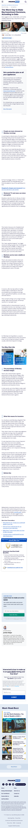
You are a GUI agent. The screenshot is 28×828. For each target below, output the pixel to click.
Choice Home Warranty (9, 91)
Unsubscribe (18, 823)
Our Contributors (5, 793)
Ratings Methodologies (6, 790)
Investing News (13, 7)
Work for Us (17, 790)
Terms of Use (9, 823)
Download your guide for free (15, 567)
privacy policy (16, 619)
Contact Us (16, 793)
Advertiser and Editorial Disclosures (10, 5)
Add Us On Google (7, 38)
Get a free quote (7, 109)
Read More (14, 766)
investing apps (17, 512)
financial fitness (9, 67)
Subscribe (16, 796)
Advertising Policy (11, 818)
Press (15, 788)
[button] (2, 1)
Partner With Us (5, 796)
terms (21, 619)
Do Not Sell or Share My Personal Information (14, 820)
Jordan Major (7, 633)
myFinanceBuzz (5, 799)
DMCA (14, 823)
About (2, 788)
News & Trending (5, 7)
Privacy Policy (17, 818)
